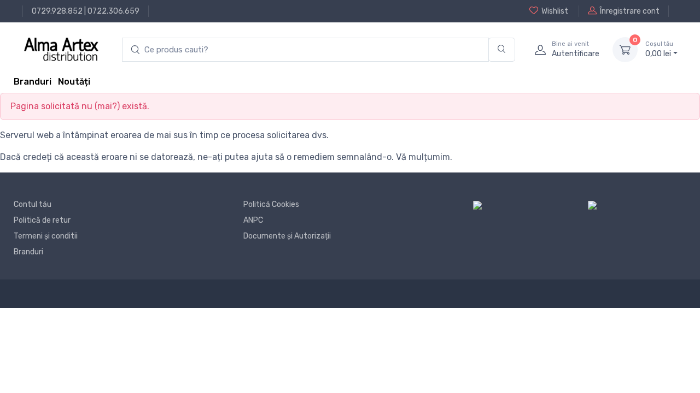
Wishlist (554, 11)
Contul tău (32, 204)
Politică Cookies (271, 204)
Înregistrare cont (630, 11)
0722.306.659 (113, 11)
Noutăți (74, 81)
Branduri (32, 81)
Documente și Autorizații (287, 236)
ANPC (253, 220)
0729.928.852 (57, 11)
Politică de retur (42, 220)
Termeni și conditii (46, 236)
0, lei (659, 49)
